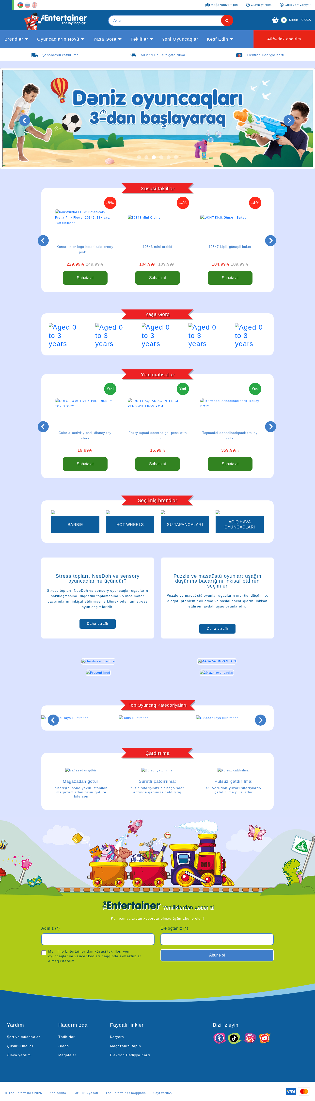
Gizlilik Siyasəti (86, 1093)
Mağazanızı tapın (125, 1046)
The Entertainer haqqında (126, 1093)
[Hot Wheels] (130, 513)
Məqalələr (67, 1055)
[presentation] (24, 120)
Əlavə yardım (19, 1055)
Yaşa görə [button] (104, 39)
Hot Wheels (130, 525)
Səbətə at (85, 278)
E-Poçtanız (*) (174, 928)
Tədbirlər (66, 1037)
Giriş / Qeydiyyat (297, 5)
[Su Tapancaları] (185, 513)
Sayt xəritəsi (163, 1093)
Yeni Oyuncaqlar (180, 39)
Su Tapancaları (185, 525)
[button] (139, 157)
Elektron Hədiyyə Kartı (130, 1055)
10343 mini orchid (157, 247)
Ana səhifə (57, 1093)
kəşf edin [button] (217, 39)
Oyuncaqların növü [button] (58, 39)
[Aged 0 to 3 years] (64, 335)
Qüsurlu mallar (20, 1046)
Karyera (117, 1037)
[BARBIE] (75, 513)
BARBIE (75, 525)
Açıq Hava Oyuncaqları (239, 524)
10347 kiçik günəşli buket (230, 247)
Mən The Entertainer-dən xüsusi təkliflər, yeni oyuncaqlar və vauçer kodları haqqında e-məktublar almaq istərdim (94, 956)
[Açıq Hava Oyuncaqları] (240, 513)
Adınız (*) (50, 928)
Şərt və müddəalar (23, 1037)
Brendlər (13, 39)
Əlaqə (63, 1046)
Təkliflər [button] (139, 39)
